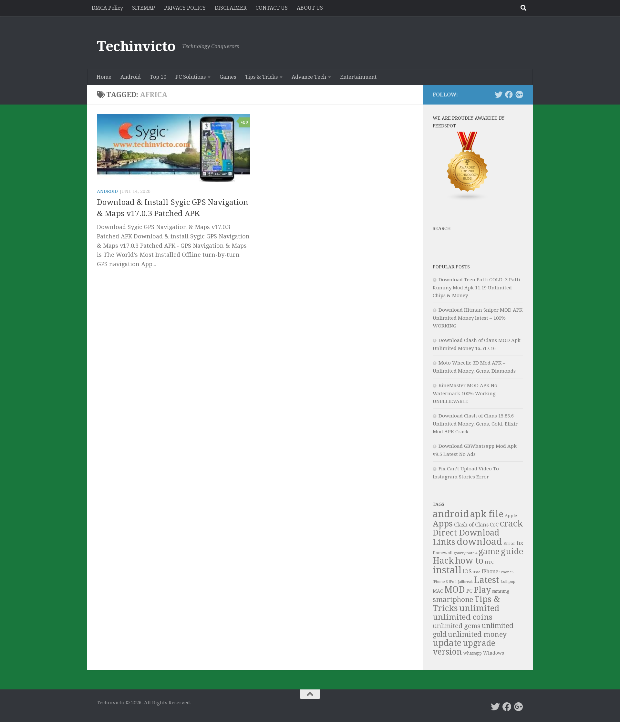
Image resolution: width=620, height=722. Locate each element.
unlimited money (477, 634)
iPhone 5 (507, 572)
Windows (493, 653)
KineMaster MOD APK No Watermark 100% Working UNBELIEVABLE (465, 393)
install (447, 570)
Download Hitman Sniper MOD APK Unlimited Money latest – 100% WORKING (477, 318)
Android (130, 77)
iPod (453, 582)
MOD (454, 590)
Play (482, 590)
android (451, 513)
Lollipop (508, 581)
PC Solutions (190, 77)
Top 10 (158, 77)
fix (520, 543)
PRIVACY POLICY (185, 8)
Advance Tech (309, 77)
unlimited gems (456, 626)
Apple (511, 515)
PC (469, 591)
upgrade (479, 643)
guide (512, 551)
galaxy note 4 (465, 553)
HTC (489, 562)
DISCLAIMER (230, 8)
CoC (494, 525)
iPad (476, 572)
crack (511, 523)
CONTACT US (271, 8)
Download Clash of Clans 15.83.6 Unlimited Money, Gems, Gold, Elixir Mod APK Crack (475, 424)
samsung (500, 591)
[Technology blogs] (467, 200)
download (479, 541)
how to (469, 561)
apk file (486, 514)
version (447, 652)
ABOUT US (310, 8)
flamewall (442, 552)
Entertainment (358, 77)
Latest (486, 580)
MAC (438, 591)
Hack (443, 561)
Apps (443, 523)
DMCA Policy (107, 8)
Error (509, 543)
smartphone (453, 600)
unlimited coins (462, 617)
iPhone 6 (440, 581)
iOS (467, 571)
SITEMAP (143, 8)
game (489, 551)
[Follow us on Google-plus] (519, 94)
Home (104, 77)
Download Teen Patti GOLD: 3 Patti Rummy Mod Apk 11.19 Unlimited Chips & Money (476, 287)
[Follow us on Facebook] (509, 94)
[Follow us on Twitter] (498, 94)
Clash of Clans (471, 525)
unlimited (479, 608)
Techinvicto (136, 46)
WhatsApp (472, 653)
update (447, 643)
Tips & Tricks (261, 77)
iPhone (490, 572)
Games (228, 77)
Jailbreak (465, 582)
